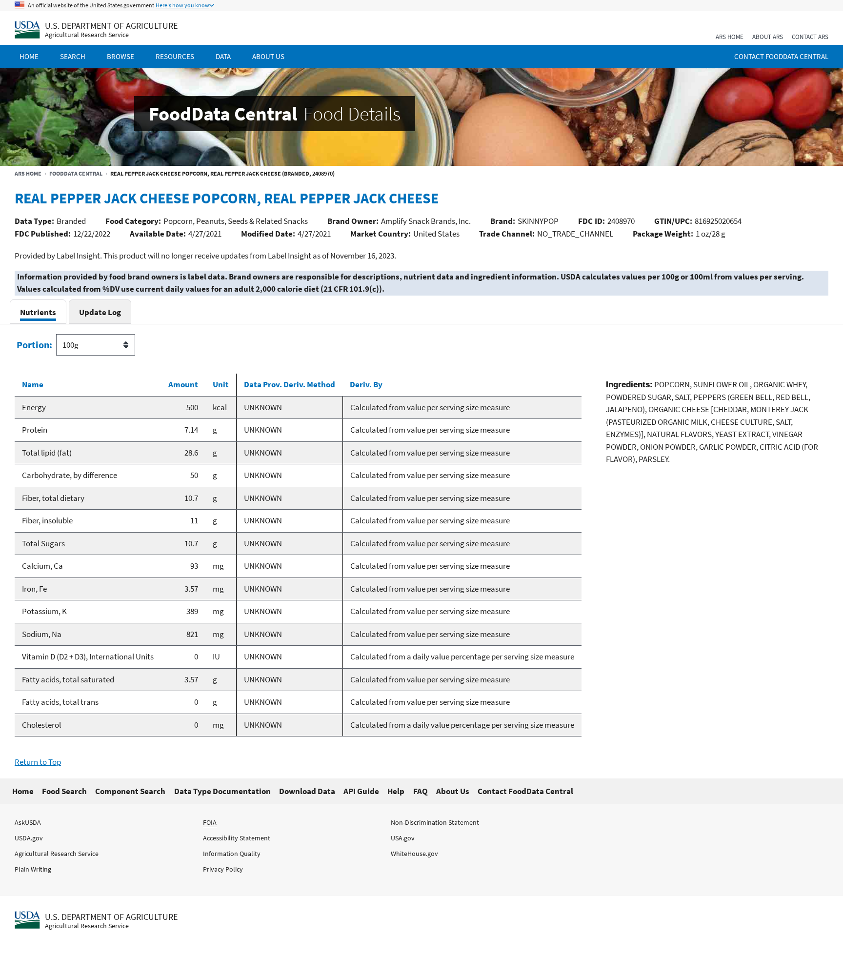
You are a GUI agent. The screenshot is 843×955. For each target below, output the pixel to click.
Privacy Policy (223, 869)
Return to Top (38, 761)
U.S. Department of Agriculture (111, 25)
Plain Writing (33, 869)
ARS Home (729, 37)
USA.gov (403, 838)
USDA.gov (29, 838)
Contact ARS (810, 37)
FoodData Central (75, 173)
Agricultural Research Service (87, 35)
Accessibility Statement (236, 838)
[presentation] (38, 311)
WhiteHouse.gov (414, 853)
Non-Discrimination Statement (435, 822)
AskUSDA (28, 822)
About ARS (767, 37)
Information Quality (232, 853)
